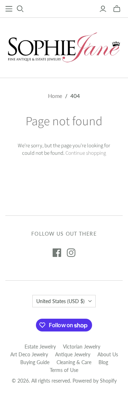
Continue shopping (85, 153)
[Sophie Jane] (64, 46)
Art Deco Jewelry (29, 354)
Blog (103, 362)
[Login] (103, 9)
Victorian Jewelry (81, 347)
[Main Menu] (8, 8)
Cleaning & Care (74, 362)
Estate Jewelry (40, 347)
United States (60, 301)
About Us (107, 354)
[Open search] (20, 8)
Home (55, 96)
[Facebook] (57, 252)
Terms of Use (64, 370)
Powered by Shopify (95, 381)
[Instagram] (71, 252)
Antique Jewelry (72, 354)
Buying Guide (34, 362)
